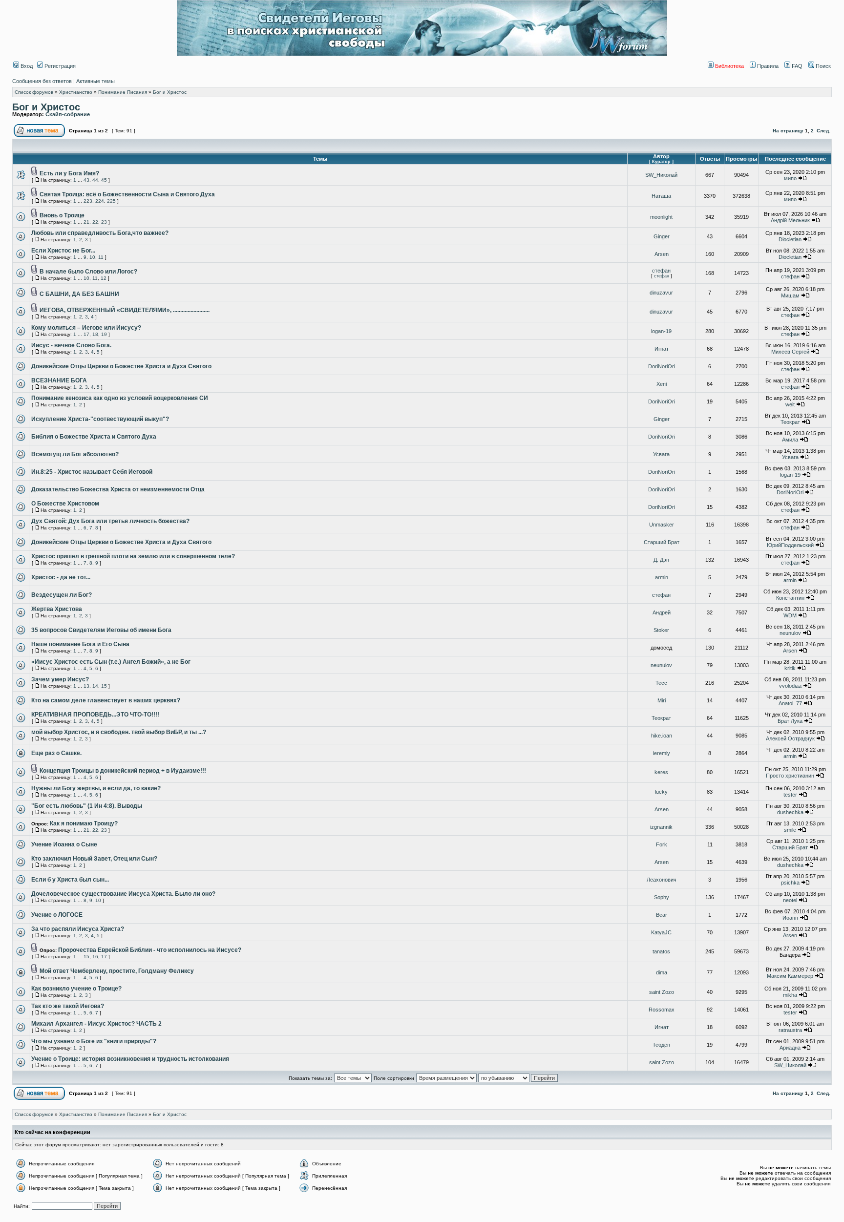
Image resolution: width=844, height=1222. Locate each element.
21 (86, 222)
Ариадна (790, 1048)
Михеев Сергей (790, 352)
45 (104, 180)
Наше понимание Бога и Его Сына (80, 644)
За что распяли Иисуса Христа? (77, 929)
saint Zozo (661, 992)
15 (104, 686)
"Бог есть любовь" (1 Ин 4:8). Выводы (86, 805)
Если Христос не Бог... (63, 250)
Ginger (662, 236)
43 (86, 180)
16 (95, 956)
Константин (790, 598)
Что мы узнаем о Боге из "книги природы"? (93, 1041)
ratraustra (790, 1030)
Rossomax (662, 1009)
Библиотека (729, 66)
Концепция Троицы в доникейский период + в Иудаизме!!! (123, 770)
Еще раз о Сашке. (56, 753)
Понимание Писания (122, 92)
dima (661, 972)
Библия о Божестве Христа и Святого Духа (93, 436)
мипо (790, 178)
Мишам (790, 295)
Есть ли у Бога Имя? (69, 173)
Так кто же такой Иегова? (67, 1006)
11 (101, 257)
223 (88, 201)
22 (95, 222)
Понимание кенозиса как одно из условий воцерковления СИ (119, 398)
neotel (790, 900)
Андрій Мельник (790, 220)
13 (86, 686)
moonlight (661, 217)
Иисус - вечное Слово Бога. (71, 345)
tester (790, 795)
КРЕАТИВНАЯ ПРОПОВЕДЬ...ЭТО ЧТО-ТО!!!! (95, 714)
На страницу (788, 130)
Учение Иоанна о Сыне (64, 844)
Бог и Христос (170, 92)
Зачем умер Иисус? (60, 679)
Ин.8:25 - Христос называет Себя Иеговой (91, 471)
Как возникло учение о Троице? (76, 988)
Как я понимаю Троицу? (84, 823)
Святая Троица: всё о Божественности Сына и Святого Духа (127, 194)
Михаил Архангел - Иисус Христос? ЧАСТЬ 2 (96, 1023)
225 (111, 201)
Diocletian (790, 239)
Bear (661, 915)
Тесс (661, 683)
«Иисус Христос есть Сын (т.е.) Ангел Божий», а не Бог (110, 661)
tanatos (661, 951)
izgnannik (661, 827)
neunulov (790, 633)
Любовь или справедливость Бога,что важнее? (100, 233)
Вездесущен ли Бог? (61, 594)
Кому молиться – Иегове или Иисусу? (86, 327)
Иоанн (790, 918)
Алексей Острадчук (790, 738)
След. (823, 130)
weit (790, 404)
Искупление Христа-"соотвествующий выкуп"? (100, 419)
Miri (661, 700)
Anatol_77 (790, 703)
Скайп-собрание (67, 114)
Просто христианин (790, 776)
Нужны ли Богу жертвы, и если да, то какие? (96, 788)
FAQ (796, 66)
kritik (790, 668)
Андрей (662, 612)
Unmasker (661, 524)
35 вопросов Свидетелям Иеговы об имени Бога (101, 630)
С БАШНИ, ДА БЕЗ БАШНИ (79, 294)
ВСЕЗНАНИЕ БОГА (59, 380)
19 (104, 334)
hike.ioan (661, 735)
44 (95, 180)
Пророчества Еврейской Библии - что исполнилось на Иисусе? (149, 950)
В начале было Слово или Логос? (88, 271)
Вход (26, 66)
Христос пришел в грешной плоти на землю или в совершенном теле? (133, 556)
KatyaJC (661, 932)
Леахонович (661, 880)
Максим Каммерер (790, 976)
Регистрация (59, 66)
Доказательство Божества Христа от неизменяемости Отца (118, 489)
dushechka (790, 812)
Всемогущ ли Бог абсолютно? (75, 454)
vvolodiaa (790, 686)
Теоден (661, 1045)
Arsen (661, 254)
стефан (661, 271)
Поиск (822, 66)
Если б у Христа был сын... (70, 879)
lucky (661, 792)
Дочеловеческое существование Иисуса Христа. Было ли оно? (123, 893)
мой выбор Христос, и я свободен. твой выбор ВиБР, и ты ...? (118, 732)
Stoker (661, 630)
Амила (790, 439)
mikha (790, 995)
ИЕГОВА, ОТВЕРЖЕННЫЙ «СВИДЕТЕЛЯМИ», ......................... (125, 310)
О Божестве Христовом (65, 503)
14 (95, 686)
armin (661, 577)
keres (661, 772)
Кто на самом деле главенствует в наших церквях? (105, 700)
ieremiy (661, 753)
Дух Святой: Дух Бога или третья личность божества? (110, 521)
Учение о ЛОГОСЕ (57, 914)
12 (103, 278)
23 (104, 222)
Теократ (790, 422)
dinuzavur (661, 292)
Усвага (661, 454)
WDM (790, 615)
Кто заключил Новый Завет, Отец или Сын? (94, 858)
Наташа (661, 196)
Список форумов (34, 92)
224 (99, 201)
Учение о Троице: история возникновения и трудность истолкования (130, 1058)
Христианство (75, 92)
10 (92, 257)
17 (86, 334)
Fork (661, 844)
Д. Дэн (661, 560)
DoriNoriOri (661, 366)
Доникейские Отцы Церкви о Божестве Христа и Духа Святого (121, 366)
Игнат (661, 349)
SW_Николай (661, 175)
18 (95, 334)
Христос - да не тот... (60, 577)
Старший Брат (661, 542)
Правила (767, 66)
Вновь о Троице (62, 215)
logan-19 (661, 331)
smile (790, 830)
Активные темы (95, 81)
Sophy (661, 897)
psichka (790, 882)
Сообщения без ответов (42, 81)
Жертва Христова (56, 609)
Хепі (661, 384)
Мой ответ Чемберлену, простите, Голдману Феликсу (117, 971)
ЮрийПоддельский (790, 545)
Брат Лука (790, 721)
